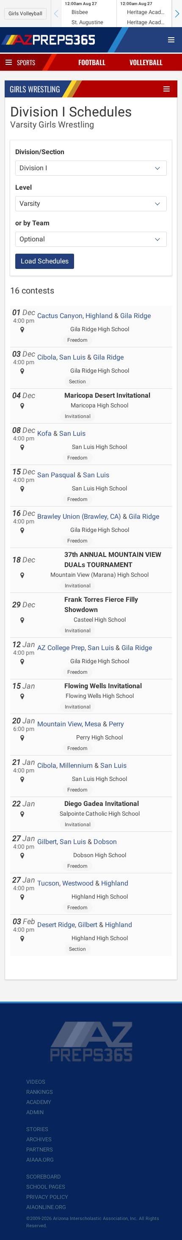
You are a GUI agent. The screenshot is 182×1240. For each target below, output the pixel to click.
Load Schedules (45, 261)
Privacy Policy (47, 1197)
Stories (37, 1129)
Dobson (105, 842)
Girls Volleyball (25, 14)
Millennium (76, 765)
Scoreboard (43, 1177)
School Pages (45, 1187)
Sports (26, 62)
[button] (177, 13)
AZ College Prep (61, 648)
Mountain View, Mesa (69, 724)
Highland (99, 316)
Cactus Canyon (60, 316)
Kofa (44, 433)
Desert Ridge (56, 925)
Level (23, 187)
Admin (35, 1112)
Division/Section (39, 152)
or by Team (32, 223)
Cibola (46, 357)
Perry (116, 724)
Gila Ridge (135, 316)
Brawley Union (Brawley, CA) (79, 516)
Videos (35, 1082)
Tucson (48, 883)
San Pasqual (56, 475)
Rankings (39, 1092)
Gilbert (47, 842)
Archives (39, 1139)
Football (91, 62)
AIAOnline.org (46, 1207)
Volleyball (146, 62)
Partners (39, 1149)
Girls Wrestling (35, 88)
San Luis (72, 357)
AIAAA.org (40, 1160)
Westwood (78, 883)
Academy (38, 1102)
